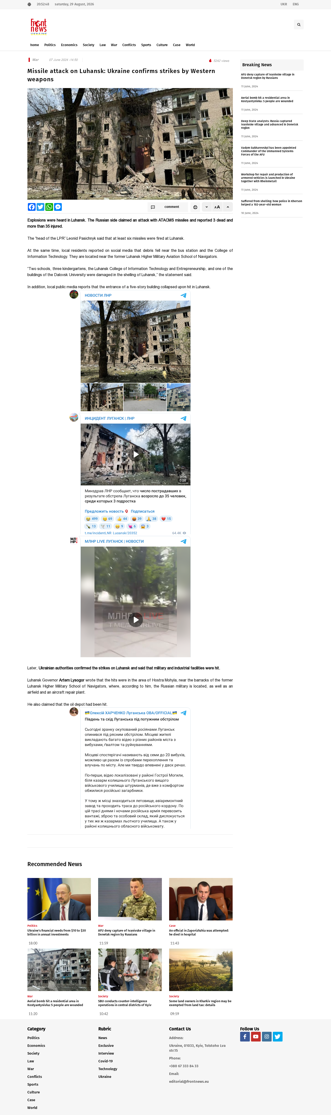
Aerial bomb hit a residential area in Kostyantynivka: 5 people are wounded (55, 1003)
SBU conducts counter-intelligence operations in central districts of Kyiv (124, 1003)
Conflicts (34, 1076)
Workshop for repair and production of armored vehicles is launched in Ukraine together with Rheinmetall (268, 178)
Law (30, 1061)
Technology (107, 1069)
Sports (32, 1084)
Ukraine (104, 1076)
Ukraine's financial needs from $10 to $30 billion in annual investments (56, 932)
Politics (33, 1038)
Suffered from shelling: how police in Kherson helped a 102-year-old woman (271, 202)
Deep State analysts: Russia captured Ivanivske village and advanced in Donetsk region (269, 124)
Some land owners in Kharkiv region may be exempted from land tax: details (200, 1003)
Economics (36, 1045)
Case (31, 1100)
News (102, 1038)
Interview (106, 1053)
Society (33, 1053)
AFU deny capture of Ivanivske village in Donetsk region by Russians (126, 932)
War (30, 1069)
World (32, 1108)
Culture (33, 1092)
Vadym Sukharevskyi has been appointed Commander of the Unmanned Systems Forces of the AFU (268, 151)
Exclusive (106, 1045)
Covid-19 (105, 1061)
